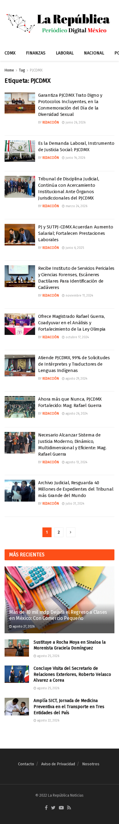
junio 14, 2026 (75, 158)
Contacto (26, 764)
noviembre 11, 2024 (79, 295)
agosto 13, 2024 (76, 462)
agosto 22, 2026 (47, 720)
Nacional (94, 53)
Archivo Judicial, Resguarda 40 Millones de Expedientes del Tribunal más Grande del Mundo (75, 489)
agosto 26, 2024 (76, 413)
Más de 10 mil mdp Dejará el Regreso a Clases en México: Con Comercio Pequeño (58, 615)
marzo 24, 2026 (76, 206)
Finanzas (35, 53)
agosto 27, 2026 (23, 626)
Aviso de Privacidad (58, 764)
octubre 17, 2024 (77, 337)
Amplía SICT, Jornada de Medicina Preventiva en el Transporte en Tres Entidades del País (69, 706)
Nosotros (90, 764)
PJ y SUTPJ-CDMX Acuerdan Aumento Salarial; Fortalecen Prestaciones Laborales (75, 233)
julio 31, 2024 (74, 504)
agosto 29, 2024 (76, 379)
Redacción (50, 122)
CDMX (10, 53)
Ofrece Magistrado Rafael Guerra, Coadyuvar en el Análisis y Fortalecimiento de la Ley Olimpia (72, 323)
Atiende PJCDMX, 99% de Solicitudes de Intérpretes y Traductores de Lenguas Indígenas (74, 364)
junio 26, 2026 (75, 122)
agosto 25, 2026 (47, 656)
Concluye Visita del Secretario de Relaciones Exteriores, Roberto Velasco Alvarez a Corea (72, 674)
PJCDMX (36, 70)
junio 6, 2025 (74, 248)
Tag (22, 70)
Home (9, 70)
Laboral (65, 53)
